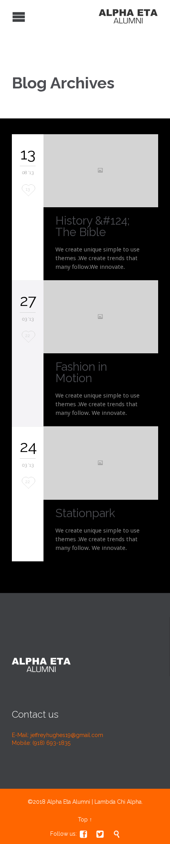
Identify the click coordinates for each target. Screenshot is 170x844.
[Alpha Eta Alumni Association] (79, 16)
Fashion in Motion (81, 372)
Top (83, 819)
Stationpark (85, 513)
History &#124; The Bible (92, 226)
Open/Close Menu (7, 16)
